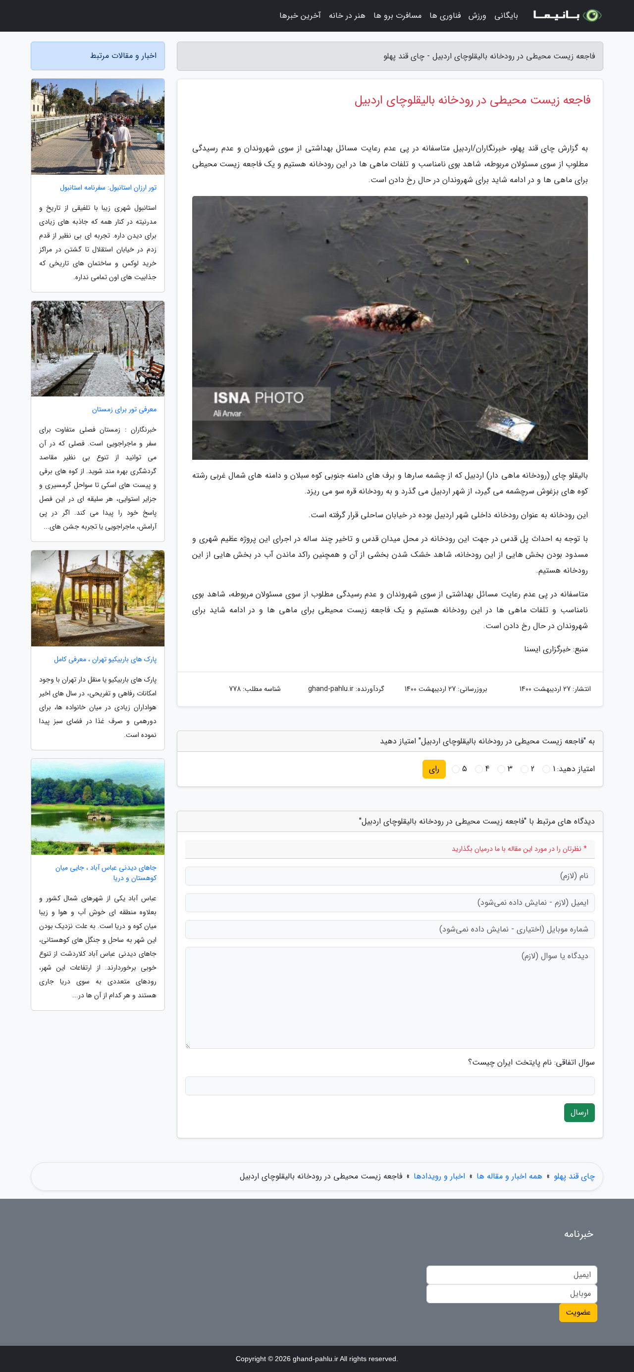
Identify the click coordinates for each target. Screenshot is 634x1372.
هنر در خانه (347, 15)
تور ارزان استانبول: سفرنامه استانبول (108, 188)
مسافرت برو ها (397, 15)
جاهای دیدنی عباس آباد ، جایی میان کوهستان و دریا (106, 873)
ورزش (477, 15)
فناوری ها (445, 15)
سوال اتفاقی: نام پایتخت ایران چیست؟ (531, 1063)
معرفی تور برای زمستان (124, 409)
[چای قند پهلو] (566, 16)
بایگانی (506, 15)
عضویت (578, 1312)
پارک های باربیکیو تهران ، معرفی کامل (105, 659)
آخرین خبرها (300, 15)
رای (434, 769)
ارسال (579, 1112)
